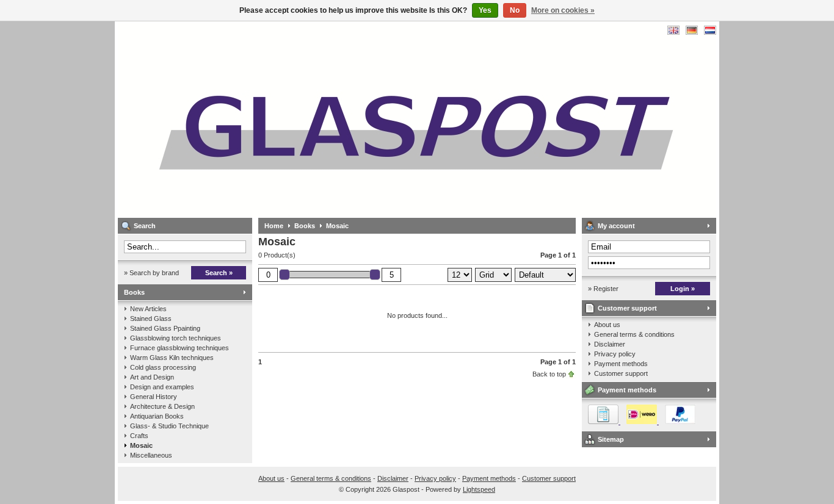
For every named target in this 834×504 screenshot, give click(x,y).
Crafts (139, 435)
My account (616, 225)
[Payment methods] (639, 421)
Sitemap (611, 439)
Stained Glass (151, 318)
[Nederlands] (710, 30)
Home (273, 225)
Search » (219, 272)
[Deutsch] (692, 30)
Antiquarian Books (157, 416)
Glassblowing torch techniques (175, 338)
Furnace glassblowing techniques (179, 347)
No (515, 10)
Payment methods (621, 363)
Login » (682, 288)
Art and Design (152, 377)
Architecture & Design (162, 406)
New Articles (148, 308)
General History (153, 396)
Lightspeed (479, 489)
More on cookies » (563, 10)
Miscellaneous (151, 455)
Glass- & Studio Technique (169, 426)
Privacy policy (615, 354)
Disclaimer (609, 344)
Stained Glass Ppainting (165, 328)
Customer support (627, 308)
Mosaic (141, 445)
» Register (603, 288)
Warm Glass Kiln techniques (172, 357)
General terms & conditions (634, 334)
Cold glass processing (163, 367)
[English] (673, 30)
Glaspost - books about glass (279, 119)
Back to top (549, 374)
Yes (485, 10)
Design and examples (162, 387)
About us (607, 324)
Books (134, 292)
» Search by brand (151, 272)
